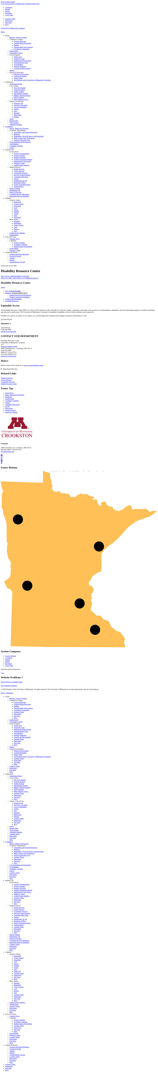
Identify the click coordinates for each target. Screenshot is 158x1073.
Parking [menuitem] (16, 45)
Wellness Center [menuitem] (19, 163)
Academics (9, 842)
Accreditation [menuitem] (18, 65)
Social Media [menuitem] (13, 248)
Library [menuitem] (12, 148)
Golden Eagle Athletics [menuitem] (21, 165)
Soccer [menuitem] (16, 210)
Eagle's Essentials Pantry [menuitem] (22, 185)
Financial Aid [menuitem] (18, 103)
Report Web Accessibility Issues (12, 682)
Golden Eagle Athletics (21, 896)
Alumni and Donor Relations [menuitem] (19, 254)
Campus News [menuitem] (14, 239)
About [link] (7, 35)
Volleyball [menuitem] (17, 217)
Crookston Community (21, 710)
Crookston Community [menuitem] (21, 49)
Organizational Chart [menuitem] (21, 63)
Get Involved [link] (13, 152)
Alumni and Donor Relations (19, 1047)
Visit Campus (14, 830)
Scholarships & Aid (20, 919)
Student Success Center (9, 384)
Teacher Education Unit (22, 855)
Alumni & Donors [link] (11, 252)
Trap (15, 969)
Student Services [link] (15, 167)
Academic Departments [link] (17, 130)
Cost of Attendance (20, 807)
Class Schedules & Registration (20, 865)
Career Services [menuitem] (19, 171)
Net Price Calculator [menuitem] (21, 105)
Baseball (17, 983)
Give (2, 673)
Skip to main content (8, 2)
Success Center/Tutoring (22, 913)
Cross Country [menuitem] (19, 204)
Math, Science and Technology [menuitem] (24, 138)
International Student (21, 786)
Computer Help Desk (12, 404)
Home (3, 287)
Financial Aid (18, 803)
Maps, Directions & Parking (14, 395)
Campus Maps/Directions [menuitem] (22, 43)
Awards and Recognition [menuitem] (22, 68)
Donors (12, 1053)
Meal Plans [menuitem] (17, 115)
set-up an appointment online (33, 365)
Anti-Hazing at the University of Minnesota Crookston (32, 757)
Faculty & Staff (10, 410)
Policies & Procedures (21, 751)
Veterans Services (7, 378)
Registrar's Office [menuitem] (20, 183)
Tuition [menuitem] (16, 109)
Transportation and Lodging (23, 708)
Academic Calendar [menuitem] (16, 146)
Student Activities (20, 888)
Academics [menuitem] (9, 126)
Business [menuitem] (17, 134)
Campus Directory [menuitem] (20, 41)
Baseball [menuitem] (17, 221)
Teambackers (13, 1004)
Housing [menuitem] (17, 113)
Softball (16, 966)
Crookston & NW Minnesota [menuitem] (19, 194)
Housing (17, 813)
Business (17, 849)
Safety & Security (15, 939)
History (12, 747)
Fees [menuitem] (15, 111)
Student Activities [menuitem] (20, 157)
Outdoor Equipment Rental (23, 890)
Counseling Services (8, 382)
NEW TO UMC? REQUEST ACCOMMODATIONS (19, 278)
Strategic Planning (20, 735)
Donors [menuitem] (12, 260)
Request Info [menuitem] (13, 121)
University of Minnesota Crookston (13, 28)
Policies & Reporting (16, 749)
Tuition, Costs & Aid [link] (16, 101)
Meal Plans (17, 815)
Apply (11, 826)
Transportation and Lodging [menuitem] (23, 47)
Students (8, 293)
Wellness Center (19, 894)
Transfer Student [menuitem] (19, 90)
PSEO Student (19, 789)
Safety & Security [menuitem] (15, 192)
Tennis (16, 968)
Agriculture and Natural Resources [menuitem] (25, 132)
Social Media (13, 1033)
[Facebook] (79, 455)
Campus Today (10, 19)
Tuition (16, 809)
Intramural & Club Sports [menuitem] (22, 161)
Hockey (16, 991)
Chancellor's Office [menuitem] (16, 53)
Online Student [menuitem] (19, 92)
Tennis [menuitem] (16, 214)
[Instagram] (79, 457)
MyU (7, 24)
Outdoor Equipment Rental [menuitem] (23, 159)
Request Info (13, 828)
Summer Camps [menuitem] (14, 250)
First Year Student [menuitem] (20, 88)
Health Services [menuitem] (19, 169)
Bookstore (8, 397)
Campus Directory (20, 702)
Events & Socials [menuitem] (15, 256)
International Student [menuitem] (21, 94)
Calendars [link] (12, 241)
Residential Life (14, 937)
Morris (7, 11)
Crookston (8, 7)
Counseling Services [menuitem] (21, 173)
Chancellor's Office (16, 722)
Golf (15, 962)
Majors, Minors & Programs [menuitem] (18, 128)
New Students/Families (13, 291)
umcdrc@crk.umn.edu (8, 331)
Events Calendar (19, 886)
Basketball (17, 956)
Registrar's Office (20, 921)
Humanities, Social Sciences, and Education (29, 851)
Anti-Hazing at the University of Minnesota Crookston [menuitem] (32, 80)
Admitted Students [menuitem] (15, 125)
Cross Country (19, 958)
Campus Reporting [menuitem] (20, 76)
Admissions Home (15, 776)
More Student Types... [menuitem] (21, 99)
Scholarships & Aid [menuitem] (20, 181)
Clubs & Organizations (21, 884)
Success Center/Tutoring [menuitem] (22, 175)
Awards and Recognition (22, 737)
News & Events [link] (10, 237)
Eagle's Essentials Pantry (22, 923)
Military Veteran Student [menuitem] (22, 95)
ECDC (7, 406)
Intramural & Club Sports (22, 892)
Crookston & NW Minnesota (19, 940)
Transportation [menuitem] (19, 186)
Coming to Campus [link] (16, 39)
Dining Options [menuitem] (14, 188)
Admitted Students (15, 832)
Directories (9, 21)
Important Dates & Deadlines (19, 942)
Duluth (7, 9)
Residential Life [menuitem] (14, 190)
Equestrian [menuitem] (17, 206)
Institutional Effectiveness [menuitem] (22, 61)
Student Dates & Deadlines (23, 1024)
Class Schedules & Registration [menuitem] (20, 142)
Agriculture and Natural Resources (25, 848)
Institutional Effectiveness (22, 729)
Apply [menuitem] (11, 119)
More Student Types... (21, 791)
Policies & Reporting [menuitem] (16, 72)
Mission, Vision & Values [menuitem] (18, 37)
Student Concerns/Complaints (19, 297)
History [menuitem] (12, 70)
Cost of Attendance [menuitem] (20, 107)
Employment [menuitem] (13, 51)
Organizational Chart (21, 731)
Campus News (14, 1016)
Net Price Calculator (21, 805)
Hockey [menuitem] (16, 229)
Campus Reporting (20, 753)
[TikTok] (79, 463)
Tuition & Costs (19, 727)
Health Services (19, 908)
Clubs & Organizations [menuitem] (21, 154)
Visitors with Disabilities (13, 299)
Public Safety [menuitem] (18, 78)
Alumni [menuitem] (12, 258)
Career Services (6, 380)
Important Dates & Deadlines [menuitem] (19, 196)
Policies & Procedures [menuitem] (21, 74)
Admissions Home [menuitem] (15, 84)
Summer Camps (14, 1035)
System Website (10, 656)
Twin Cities (9, 15)
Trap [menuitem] (15, 216)
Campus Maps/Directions (22, 704)
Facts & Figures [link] (14, 55)
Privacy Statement (7, 693)
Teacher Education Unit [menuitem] (22, 140)
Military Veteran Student (22, 788)
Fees (15, 811)
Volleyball (17, 971)
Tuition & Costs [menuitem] (19, 59)
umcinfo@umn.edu (7, 451)
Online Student (19, 784)
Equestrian (17, 960)
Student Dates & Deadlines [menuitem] (23, 246)
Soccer (16, 964)
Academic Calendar (12, 401)
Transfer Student (19, 782)
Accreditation (18, 733)
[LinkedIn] (79, 461)
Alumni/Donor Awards (17, 1055)
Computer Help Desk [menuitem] (21, 177)
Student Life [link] (9, 150)
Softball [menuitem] (16, 212)
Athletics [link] (8, 198)
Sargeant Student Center (9, 346)
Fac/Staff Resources (12, 301)
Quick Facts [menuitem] (18, 57)
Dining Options (14, 935)
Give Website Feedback (9, 686)
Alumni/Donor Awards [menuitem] (17, 262)
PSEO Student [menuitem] (19, 97)
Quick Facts (9, 393)
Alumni (12, 1051)
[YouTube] (79, 459)
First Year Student (20, 780)
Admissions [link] (9, 82)
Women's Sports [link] (14, 200)
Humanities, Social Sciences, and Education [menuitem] (29, 136)
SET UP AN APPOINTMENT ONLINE (15, 276)
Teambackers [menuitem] (13, 235)
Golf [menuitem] (15, 208)
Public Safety (18, 755)
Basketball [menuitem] (17, 202)
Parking (16, 706)
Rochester (8, 13)
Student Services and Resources (20, 295)
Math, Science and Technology (24, 853)
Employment (9, 399)
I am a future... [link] (14, 86)
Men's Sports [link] (13, 219)
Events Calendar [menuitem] (19, 155)
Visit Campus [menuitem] (14, 123)
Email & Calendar (11, 412)
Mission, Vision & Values (18, 698)
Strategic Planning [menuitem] (20, 66)
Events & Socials (15, 1049)
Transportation (19, 925)
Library (7, 403)
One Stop (8, 23)
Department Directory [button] (10, 369)
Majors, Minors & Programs (18, 844)
